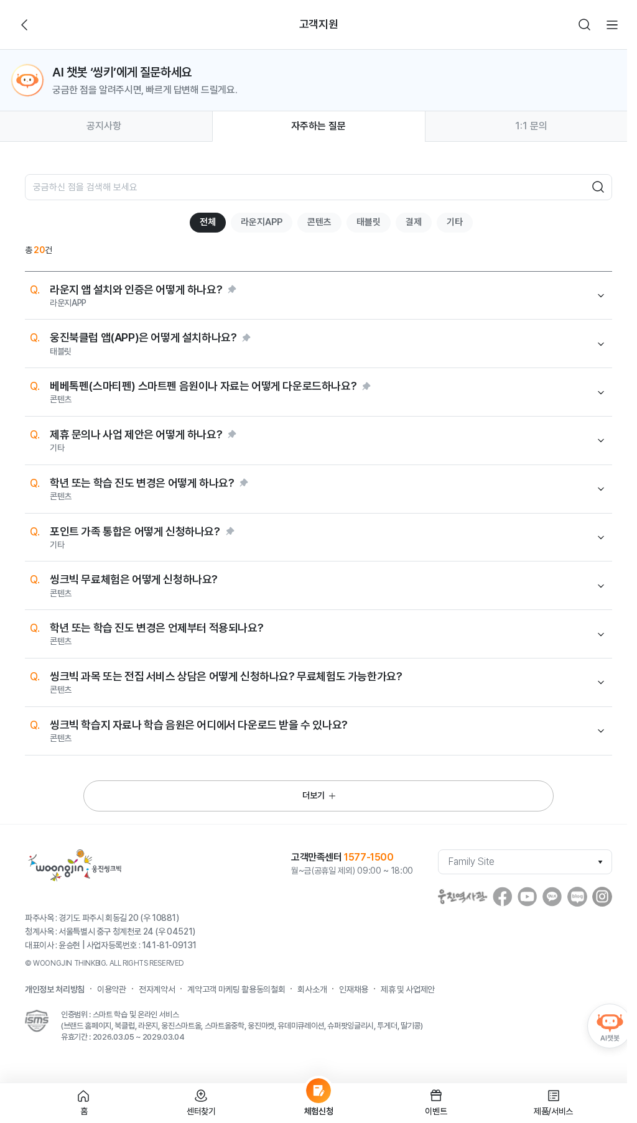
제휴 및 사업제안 (408, 989)
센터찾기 (201, 1111)
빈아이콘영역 (52, 25)
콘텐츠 (319, 221)
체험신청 (318, 1111)
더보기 (313, 795)
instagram (602, 897)
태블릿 (368, 221)
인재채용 (353, 989)
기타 (455, 221)
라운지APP (261, 221)
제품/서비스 (553, 1111)
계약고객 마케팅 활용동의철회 (236, 989)
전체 (208, 221)
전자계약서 (157, 989)
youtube (527, 897)
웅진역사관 (463, 897)
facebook (503, 897)
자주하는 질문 (318, 126)
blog (577, 897)
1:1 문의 (531, 126)
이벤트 (436, 1111)
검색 (598, 187)
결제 (414, 221)
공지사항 (103, 126)
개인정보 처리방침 (55, 989)
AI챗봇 (609, 1026)
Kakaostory (552, 897)
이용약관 (111, 989)
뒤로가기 (25, 25)
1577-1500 (368, 857)
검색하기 (584, 25)
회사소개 (312, 989)
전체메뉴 (612, 25)
